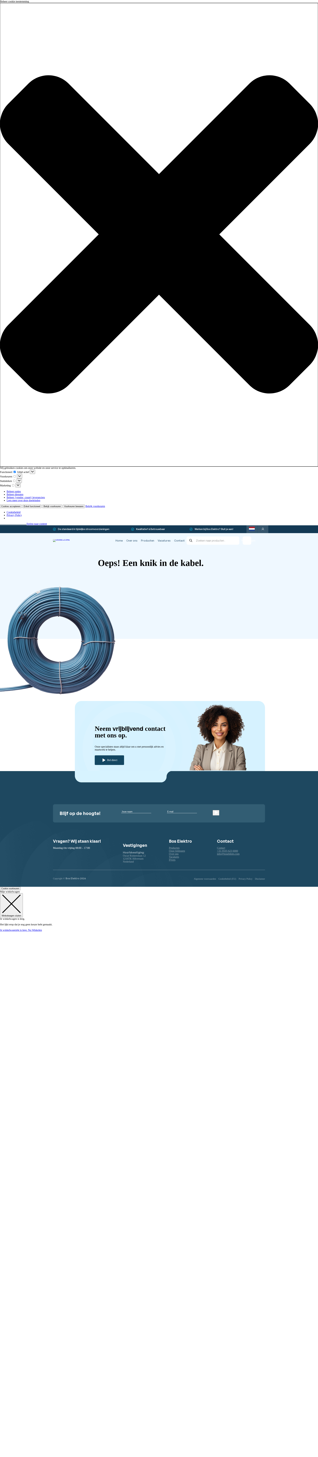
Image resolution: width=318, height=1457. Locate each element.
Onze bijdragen (177, 850)
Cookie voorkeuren (10, 888)
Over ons (131, 540)
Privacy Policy (14, 515)
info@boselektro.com (228, 853)
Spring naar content (36, 523)
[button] (159, 234)
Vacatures (164, 540)
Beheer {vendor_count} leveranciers (26, 497)
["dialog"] (159, 911)
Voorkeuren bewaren (73, 506)
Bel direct (112, 760)
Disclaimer (260, 879)
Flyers (172, 859)
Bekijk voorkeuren (52, 506)
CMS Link (214, 607)
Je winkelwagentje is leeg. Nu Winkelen (21, 930)
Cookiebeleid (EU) (227, 879)
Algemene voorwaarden (205, 879)
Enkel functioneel (32, 506)
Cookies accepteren (10, 506)
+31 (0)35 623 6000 (227, 850)
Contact (179, 540)
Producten (147, 540)
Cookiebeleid (14, 512)
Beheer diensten (15, 494)
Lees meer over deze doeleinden (23, 500)
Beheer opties (14, 491)
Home (119, 540)
